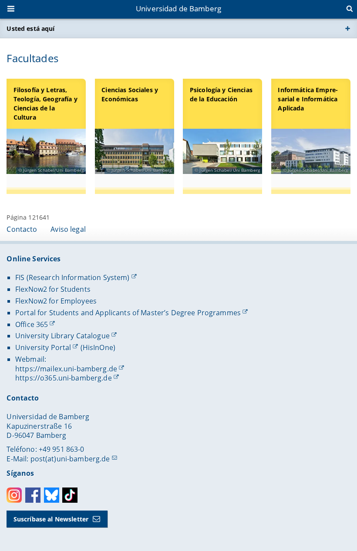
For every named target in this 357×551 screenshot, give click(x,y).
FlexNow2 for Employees (56, 301)
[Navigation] (12, 9)
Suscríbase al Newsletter (50, 519)
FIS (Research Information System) (72, 277)
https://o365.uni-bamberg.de (63, 378)
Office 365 (31, 324)
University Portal (43, 347)
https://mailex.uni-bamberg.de (66, 369)
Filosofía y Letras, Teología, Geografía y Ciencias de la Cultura (45, 103)
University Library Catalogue (62, 336)
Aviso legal (68, 229)
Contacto (22, 229)
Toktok (69, 495)
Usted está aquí (30, 28)
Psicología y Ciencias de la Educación (221, 94)
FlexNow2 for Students (53, 289)
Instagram (14, 495)
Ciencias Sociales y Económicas (129, 94)
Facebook (32, 495)
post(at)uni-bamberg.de (70, 459)
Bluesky (51, 495)
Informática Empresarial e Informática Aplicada (307, 99)
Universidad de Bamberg (178, 8)
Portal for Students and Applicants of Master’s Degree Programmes (128, 312)
